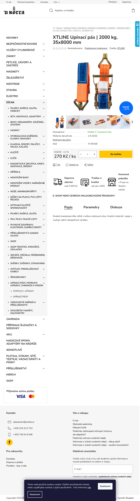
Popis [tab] (68, 207)
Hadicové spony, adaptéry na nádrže (21, 342)
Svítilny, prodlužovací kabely (24, 270)
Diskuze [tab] (116, 207)
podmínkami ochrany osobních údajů (115, 476)
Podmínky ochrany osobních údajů (89, 438)
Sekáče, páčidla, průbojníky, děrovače (27, 256)
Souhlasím (105, 486)
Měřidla (15, 171)
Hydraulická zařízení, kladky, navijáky (24, 137)
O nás (8, 2)
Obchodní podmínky (25, 2)
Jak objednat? (79, 434)
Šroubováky (18, 277)
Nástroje (13, 84)
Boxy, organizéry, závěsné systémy (26, 123)
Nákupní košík (79, 427)
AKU (9, 334)
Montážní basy (19, 177)
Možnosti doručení (62, 139)
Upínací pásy (20, 296)
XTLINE (121, 48)
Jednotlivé (14, 350)
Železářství (15, 78)
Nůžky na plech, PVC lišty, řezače (26, 198)
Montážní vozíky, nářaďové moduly (27, 184)
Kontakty (44, 2)
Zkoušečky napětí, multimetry (21, 312)
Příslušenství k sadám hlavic (24, 234)
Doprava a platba (14, 462)
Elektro (12, 96)
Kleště (14, 152)
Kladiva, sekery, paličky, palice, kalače (25, 145)
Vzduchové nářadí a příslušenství (23, 303)
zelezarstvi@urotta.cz (23, 421)
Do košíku (115, 154)
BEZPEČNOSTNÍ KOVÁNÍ (21, 44)
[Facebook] (9, 442)
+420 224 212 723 (23, 428)
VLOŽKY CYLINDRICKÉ (20, 50)
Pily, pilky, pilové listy (23, 219)
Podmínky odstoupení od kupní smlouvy (92, 431)
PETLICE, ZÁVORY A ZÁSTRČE (18, 64)
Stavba (11, 90)
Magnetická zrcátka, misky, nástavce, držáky (27, 165)
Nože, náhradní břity (23, 191)
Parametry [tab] (91, 207)
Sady (13, 241)
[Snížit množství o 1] (81, 154)
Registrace (126, 2)
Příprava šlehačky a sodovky (21, 326)
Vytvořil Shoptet (125, 497)
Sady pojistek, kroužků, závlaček (25, 248)
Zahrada (13, 319)
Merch (11, 374)
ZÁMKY (11, 56)
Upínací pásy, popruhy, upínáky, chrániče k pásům (26, 284)
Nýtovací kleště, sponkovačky (20, 206)
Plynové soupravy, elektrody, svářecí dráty (26, 226)
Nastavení (35, 494)
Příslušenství (16, 368)
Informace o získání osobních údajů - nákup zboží (96, 442)
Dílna (10, 102)
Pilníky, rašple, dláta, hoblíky (23, 109)
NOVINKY (12, 38)
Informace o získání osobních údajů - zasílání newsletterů (101, 445)
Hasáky (15, 130)
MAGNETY (12, 71)
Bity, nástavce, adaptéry (25, 116)
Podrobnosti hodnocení (96, 48)
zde (89, 487)
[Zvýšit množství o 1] (94, 154)
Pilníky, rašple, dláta (23, 213)
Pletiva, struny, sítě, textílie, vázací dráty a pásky (23, 359)
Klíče (13, 158)
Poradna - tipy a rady (16, 466)
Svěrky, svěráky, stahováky (27, 263)
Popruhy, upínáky (23, 291)
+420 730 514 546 (23, 434)
